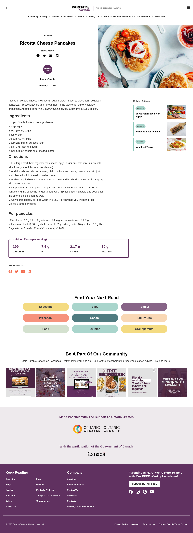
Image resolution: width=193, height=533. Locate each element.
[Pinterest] (145, 492)
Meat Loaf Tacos (144, 147)
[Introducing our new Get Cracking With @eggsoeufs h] (81, 382)
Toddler (55, 16)
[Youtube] (152, 492)
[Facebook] (131, 492)
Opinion (117, 16)
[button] (38, 56)
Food (106, 16)
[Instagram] (138, 492)
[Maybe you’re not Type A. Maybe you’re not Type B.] (142, 382)
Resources (127, 16)
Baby (44, 16)
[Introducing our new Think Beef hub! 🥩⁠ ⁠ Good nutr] (20, 382)
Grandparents (143, 16)
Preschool (68, 16)
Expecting (33, 16)
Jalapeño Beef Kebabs (147, 131)
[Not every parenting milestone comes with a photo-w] (50, 382)
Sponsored (140, 108)
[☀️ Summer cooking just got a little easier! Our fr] (111, 382)
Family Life (94, 16)
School (81, 16)
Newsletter (160, 16)
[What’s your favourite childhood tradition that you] (172, 382)
